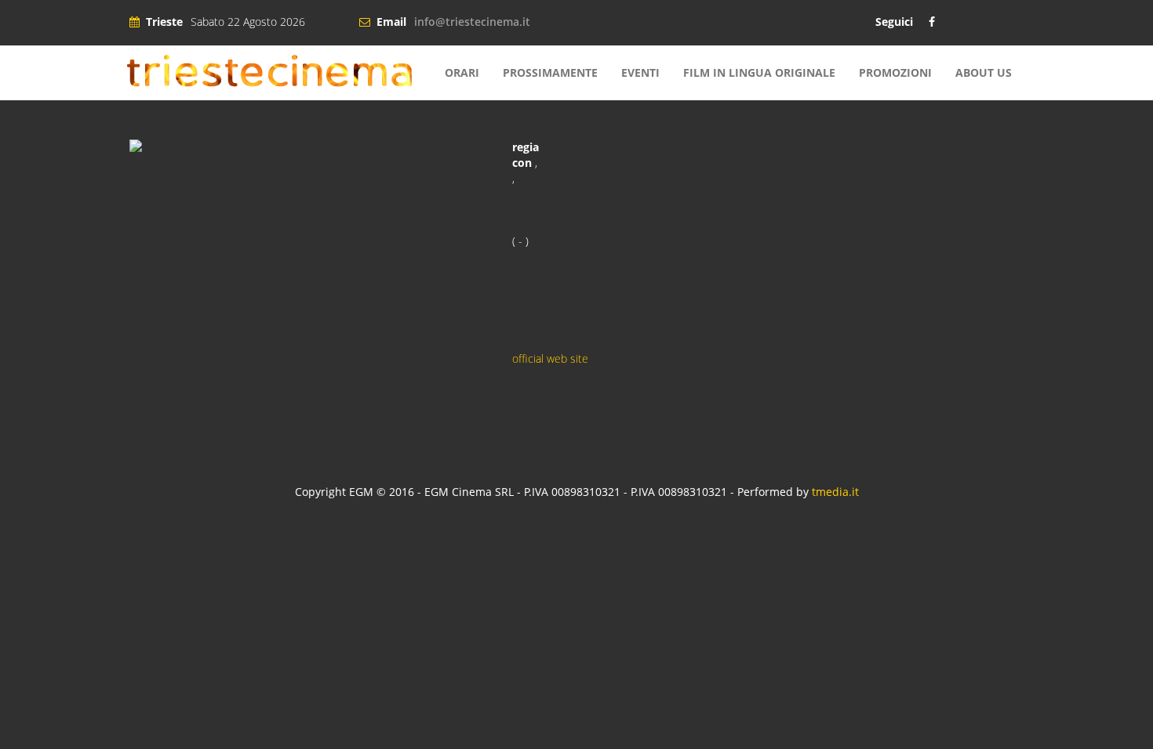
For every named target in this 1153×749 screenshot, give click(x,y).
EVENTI (640, 72)
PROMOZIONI (895, 72)
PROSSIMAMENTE (550, 72)
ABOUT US (983, 72)
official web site (550, 358)
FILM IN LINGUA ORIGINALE (759, 72)
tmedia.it (835, 491)
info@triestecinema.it (472, 21)
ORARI (462, 72)
